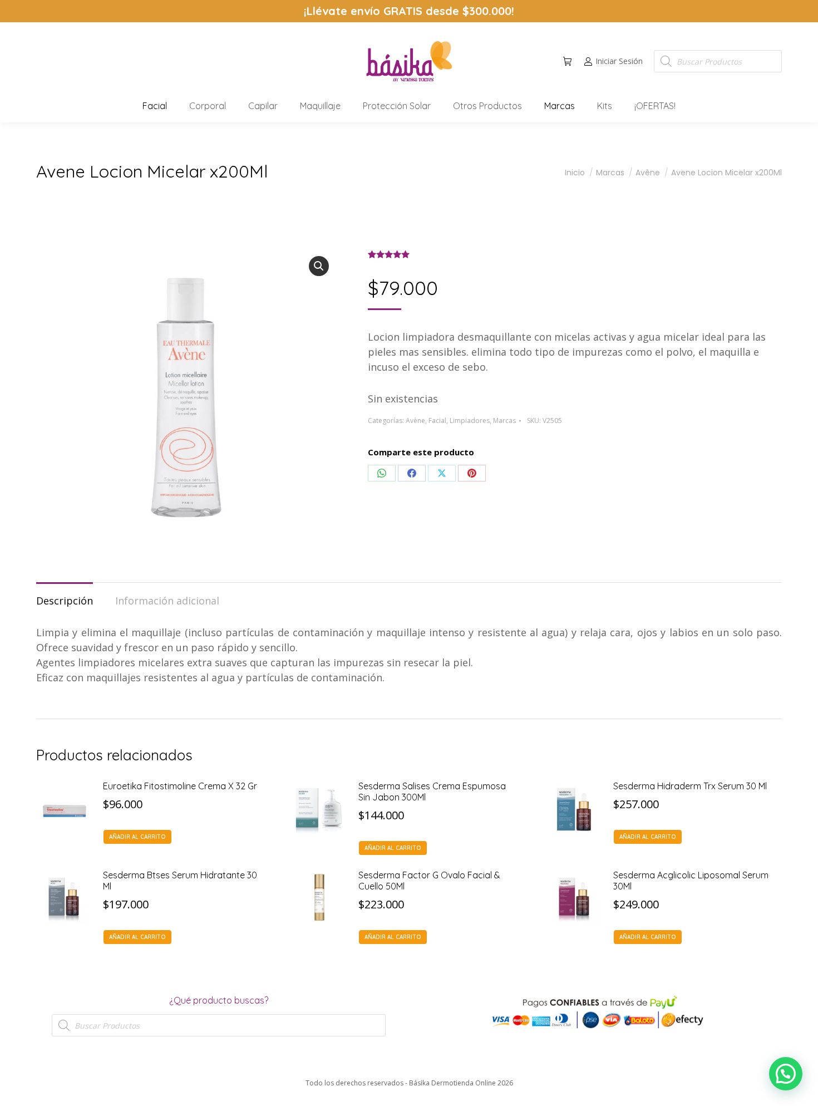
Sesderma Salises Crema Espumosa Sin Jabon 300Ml (432, 791)
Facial (437, 420)
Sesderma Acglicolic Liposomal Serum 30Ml (690, 880)
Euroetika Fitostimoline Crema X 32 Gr (180, 786)
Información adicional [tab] (167, 600)
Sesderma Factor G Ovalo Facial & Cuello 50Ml (429, 880)
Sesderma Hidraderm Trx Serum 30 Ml (690, 786)
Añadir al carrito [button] (137, 836)
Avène (415, 420)
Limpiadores (470, 420)
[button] (165, 9)
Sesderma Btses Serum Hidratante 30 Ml (180, 880)
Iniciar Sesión (619, 61)
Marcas (504, 420)
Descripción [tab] (64, 600)
